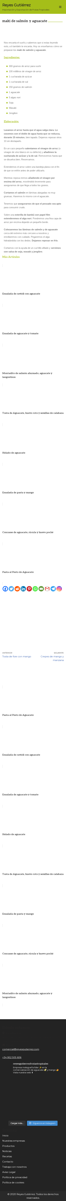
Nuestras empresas (13, 1140)
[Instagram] (59, 588)
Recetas (7, 1156)
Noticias (7, 1151)
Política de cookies (13, 1182)
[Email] (41, 588)
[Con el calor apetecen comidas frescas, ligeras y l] (12, 1087)
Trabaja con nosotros (14, 1166)
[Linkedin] (23, 588)
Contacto (7, 1161)
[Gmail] (47, 588)
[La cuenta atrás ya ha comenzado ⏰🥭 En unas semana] (12, 1108)
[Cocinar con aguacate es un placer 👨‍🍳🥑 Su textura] (54, 1087)
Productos (8, 1145)
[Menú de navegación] (60, 6)
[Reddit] (17, 588)
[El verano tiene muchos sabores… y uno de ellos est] (33, 1087)
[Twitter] (11, 588)
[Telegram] (53, 588)
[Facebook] (5, 588)
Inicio (5, 1135)
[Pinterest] (29, 588)
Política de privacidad (14, 1177)
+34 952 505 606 (11, 1057)
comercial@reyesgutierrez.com (20, 1049)
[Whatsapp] (35, 588)
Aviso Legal (8, 1172)
